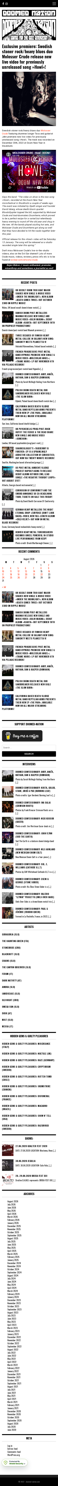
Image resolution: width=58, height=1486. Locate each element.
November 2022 (14, 1340)
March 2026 (12, 1216)
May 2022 (11, 1358)
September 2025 (14, 1235)
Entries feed (12, 1448)
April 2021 (11, 1398)
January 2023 (13, 1334)
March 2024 (12, 1291)
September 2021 (14, 1383)
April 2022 (11, 1361)
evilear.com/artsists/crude (24, 260)
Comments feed (14, 1451)
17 (3, 574)
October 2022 (13, 1343)
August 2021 (12, 1386)
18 (11, 574)
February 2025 (13, 1257)
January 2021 (12, 1408)
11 (11, 571)
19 (18, 574)
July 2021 (11, 1389)
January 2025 (13, 1260)
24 (3, 577)
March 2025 (12, 1254)
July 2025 (11, 1241)
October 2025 (13, 1232)
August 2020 (12, 1423)
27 (26, 577)
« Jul (4, 587)
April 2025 (11, 1250)
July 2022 (11, 1352)
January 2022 (13, 1371)
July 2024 (11, 1278)
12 (18, 571)
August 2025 (12, 1238)
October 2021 (13, 1380)
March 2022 (12, 1365)
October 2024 (13, 1269)
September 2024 (14, 1272)
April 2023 (11, 1324)
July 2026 (11, 1204)
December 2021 (14, 1374)
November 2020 (14, 1414)
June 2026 (11, 1207)
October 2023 (13, 1306)
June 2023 (11, 1318)
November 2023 (14, 1303)
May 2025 (11, 1247)
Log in (9, 1445)
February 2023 (13, 1331)
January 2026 (13, 1223)
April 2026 (11, 1213)
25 (11, 577)
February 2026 (13, 1219)
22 (41, 574)
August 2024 (12, 1275)
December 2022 (14, 1337)
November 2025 (14, 1229)
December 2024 (14, 1263)
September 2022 (14, 1346)
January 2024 (13, 1297)
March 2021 (12, 1402)
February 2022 (13, 1368)
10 (3, 571)
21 (34, 574)
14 (34, 571)
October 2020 (13, 1417)
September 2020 (14, 1420)
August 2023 (12, 1312)
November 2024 (14, 1266)
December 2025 (14, 1226)
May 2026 (11, 1210)
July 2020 (11, 1426)
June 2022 (11, 1355)
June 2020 (11, 1429)
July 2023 (11, 1315)
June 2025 (11, 1244)
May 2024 (11, 1284)
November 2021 (13, 1377)
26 (19, 577)
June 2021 (11, 1392)
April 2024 (11, 1287)
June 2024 (11, 1281)
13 (26, 571)
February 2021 (13, 1405)
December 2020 (14, 1411)
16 (49, 571)
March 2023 (12, 1328)
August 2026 (12, 1201)
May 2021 (11, 1395)
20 (26, 574)
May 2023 (11, 1321)
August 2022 (12, 1349)
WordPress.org (13, 1455)
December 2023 (14, 1300)
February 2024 (13, 1294)
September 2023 (14, 1309)
